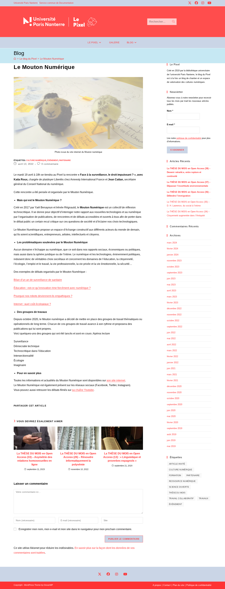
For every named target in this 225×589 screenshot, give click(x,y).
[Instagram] (116, 574)
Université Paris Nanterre (26, 3)
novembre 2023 (174, 260)
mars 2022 (172, 350)
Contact (167, 585)
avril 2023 (171, 290)
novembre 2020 (174, 392)
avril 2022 (171, 344)
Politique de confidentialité (198, 585)
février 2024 (172, 248)
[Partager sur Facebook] (108, 405)
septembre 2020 (174, 404)
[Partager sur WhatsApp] (139, 405)
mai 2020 (171, 416)
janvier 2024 (172, 254)
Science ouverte (179, 487)
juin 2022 (171, 332)
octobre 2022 (173, 320)
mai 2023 (171, 284)
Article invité (177, 464)
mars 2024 (172, 242)
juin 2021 (171, 368)
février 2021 (172, 380)
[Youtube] (125, 574)
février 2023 (172, 302)
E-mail (171, 124)
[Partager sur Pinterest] (116, 405)
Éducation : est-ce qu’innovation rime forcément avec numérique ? (52, 288)
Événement (52, 160)
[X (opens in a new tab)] (188, 3)
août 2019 (171, 434)
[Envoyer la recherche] (173, 21)
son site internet (116, 380)
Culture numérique (36, 160)
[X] (99, 574)
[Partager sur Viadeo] (131, 405)
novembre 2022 (174, 314)
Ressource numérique (182, 481)
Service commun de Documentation (56, 3)
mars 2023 (172, 296)
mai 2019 (171, 446)
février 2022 (172, 356)
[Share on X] (100, 405)
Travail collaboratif (181, 498)
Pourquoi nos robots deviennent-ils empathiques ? (43, 296)
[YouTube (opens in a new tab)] (208, 3)
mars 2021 (172, 374)
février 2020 (172, 422)
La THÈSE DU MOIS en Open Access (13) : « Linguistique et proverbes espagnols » (122, 457)
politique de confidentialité (188, 138)
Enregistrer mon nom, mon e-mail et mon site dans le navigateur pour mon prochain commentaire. (75, 529)
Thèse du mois (177, 493)
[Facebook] (108, 574)
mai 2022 (171, 338)
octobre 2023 (173, 266)
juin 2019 (171, 440)
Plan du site (178, 585)
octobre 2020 (173, 398)
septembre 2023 (174, 272)
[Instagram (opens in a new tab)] (201, 3)
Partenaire (65, 160)
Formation (175, 475)
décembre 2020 (174, 386)
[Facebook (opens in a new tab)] (195, 3)
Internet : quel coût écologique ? (32, 304)
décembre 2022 (174, 308)
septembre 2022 (174, 326)
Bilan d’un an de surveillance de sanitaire (38, 279)
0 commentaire (50, 164)
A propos (157, 585)
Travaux (203, 498)
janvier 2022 (172, 362)
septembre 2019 (174, 428)
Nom (170, 111)
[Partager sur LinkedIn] (124, 405)
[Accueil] (15, 58)
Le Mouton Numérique (52, 58)
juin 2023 (171, 278)
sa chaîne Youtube (83, 390)
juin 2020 (171, 410)
